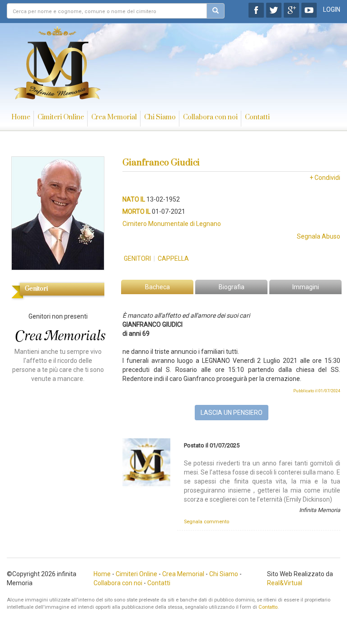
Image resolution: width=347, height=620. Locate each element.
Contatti (257, 117)
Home (20, 117)
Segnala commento (206, 522)
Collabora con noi (210, 117)
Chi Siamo (160, 117)
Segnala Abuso (318, 236)
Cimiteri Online (61, 117)
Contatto (267, 607)
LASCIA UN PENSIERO (232, 412)
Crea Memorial (114, 117)
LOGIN (331, 9)
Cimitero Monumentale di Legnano (171, 223)
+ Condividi (324, 177)
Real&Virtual (284, 583)
